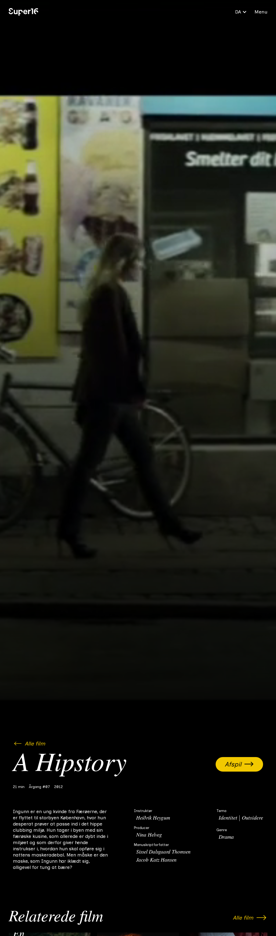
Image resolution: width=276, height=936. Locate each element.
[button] (241, 12)
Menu (260, 11)
